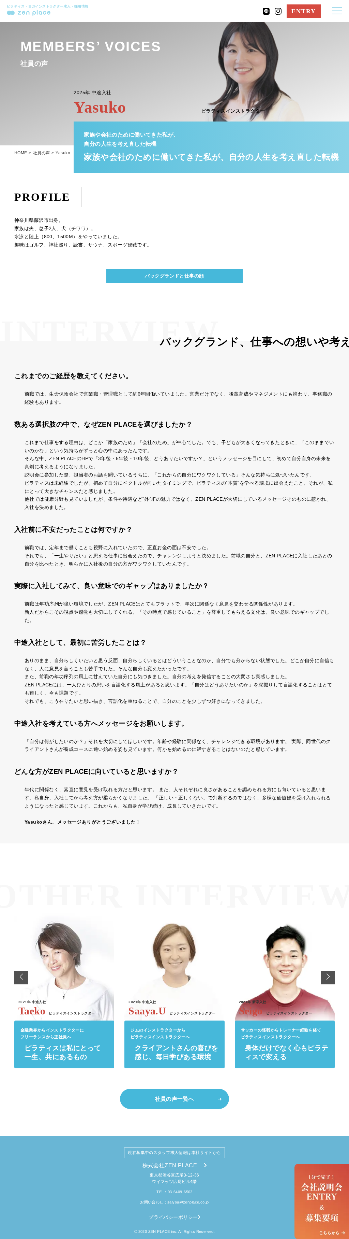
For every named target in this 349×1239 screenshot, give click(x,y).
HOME (20, 153)
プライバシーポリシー (173, 1217)
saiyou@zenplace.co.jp (188, 1202)
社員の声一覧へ (174, 1099)
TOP (336, 1157)
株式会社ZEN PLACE (169, 1165)
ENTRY (303, 11)
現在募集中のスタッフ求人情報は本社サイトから (174, 1152)
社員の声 (41, 153)
